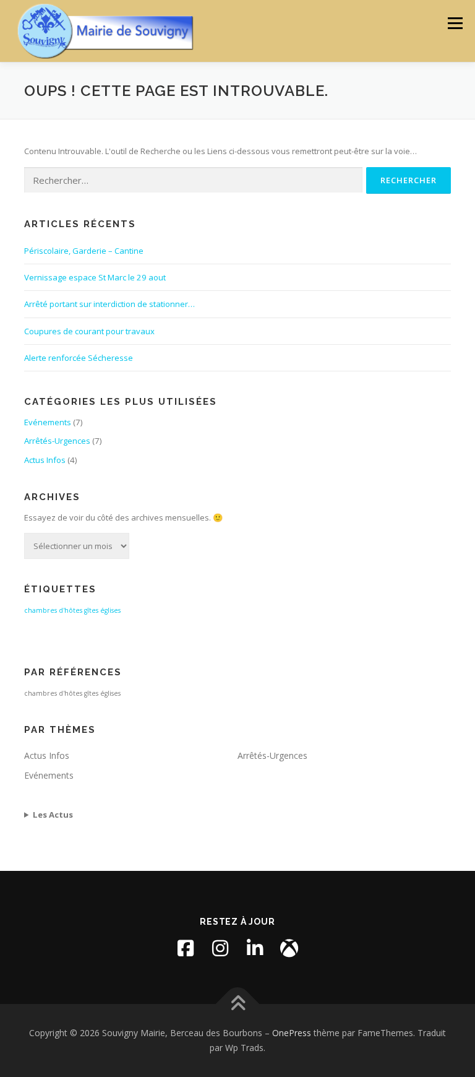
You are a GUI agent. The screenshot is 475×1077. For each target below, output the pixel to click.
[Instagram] (220, 948)
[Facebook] (185, 948)
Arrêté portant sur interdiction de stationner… (109, 303)
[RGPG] (289, 948)
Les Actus (53, 814)
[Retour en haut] (238, 1004)
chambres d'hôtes (53, 610)
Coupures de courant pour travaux (89, 331)
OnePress (291, 1033)
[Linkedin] (255, 948)
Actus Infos (45, 459)
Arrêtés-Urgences (57, 440)
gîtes (91, 610)
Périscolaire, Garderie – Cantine (83, 250)
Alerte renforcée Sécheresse (78, 357)
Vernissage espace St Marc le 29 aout (95, 277)
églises (110, 610)
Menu (455, 22)
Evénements (47, 422)
